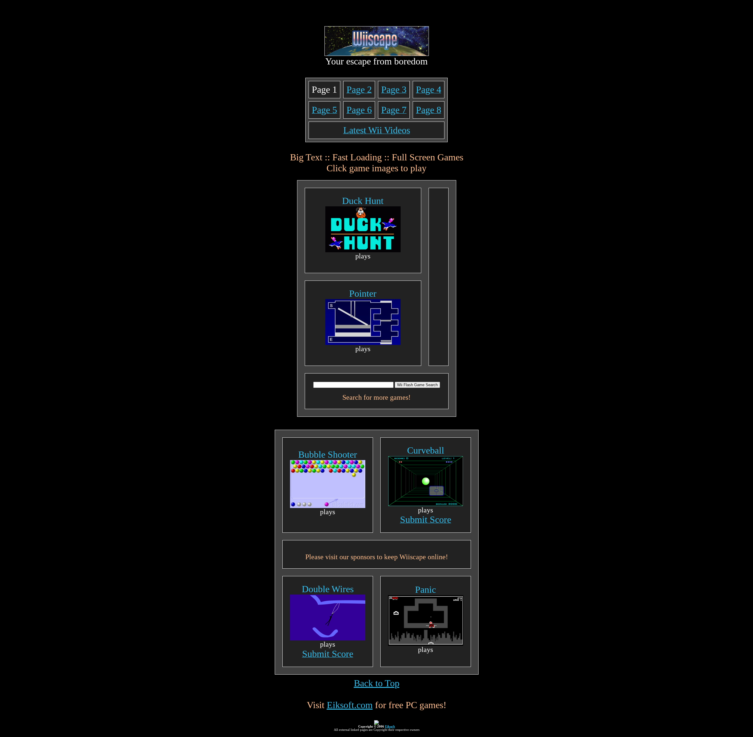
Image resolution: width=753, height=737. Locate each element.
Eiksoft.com (350, 705)
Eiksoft (390, 726)
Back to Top (376, 683)
